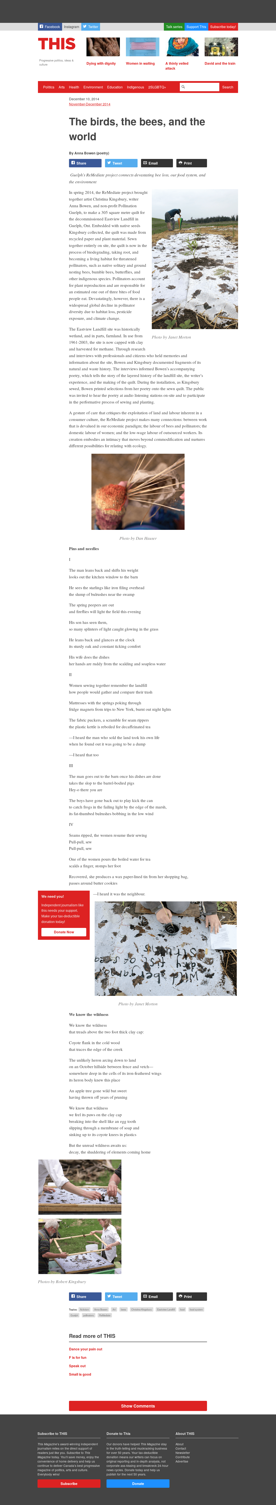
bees (123, 1309)
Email (153, 163)
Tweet (117, 163)
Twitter (93, 26)
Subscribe (69, 1483)
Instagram (71, 26)
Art (114, 1309)
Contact (181, 1448)
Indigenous (135, 87)
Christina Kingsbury (141, 1309)
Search (227, 87)
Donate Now (64, 931)
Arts (62, 87)
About (179, 1444)
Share (81, 163)
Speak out (77, 1365)
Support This (196, 26)
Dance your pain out (85, 1348)
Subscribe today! (223, 26)
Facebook (52, 26)
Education (115, 87)
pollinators (88, 1315)
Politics (48, 87)
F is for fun (77, 1357)
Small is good (80, 1374)
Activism (84, 1309)
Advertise (182, 1461)
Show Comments (138, 1406)
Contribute (183, 1457)
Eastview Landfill (166, 1309)
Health (74, 87)
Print (188, 163)
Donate (138, 1483)
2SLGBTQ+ (157, 87)
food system (196, 1309)
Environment (93, 87)
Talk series (174, 26)
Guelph (74, 1315)
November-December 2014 (89, 104)
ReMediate (104, 1315)
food (182, 1309)
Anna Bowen (100, 1309)
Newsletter (183, 1452)
